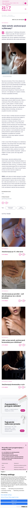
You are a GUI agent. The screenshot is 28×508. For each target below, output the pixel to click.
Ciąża (3, 469)
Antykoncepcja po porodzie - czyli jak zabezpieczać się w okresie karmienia (13, 296)
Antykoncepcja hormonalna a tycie (13, 384)
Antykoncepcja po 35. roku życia (12, 251)
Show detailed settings (6, 494)
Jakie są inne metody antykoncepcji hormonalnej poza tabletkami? (13, 341)
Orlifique (9, 4)
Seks (3, 465)
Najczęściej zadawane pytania (20, 465)
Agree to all (14, 500)
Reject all (14, 503)
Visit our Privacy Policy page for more (9, 497)
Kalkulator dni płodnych (19, 467)
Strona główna (4, 15)
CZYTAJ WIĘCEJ (5, 254)
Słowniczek (16, 463)
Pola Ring (4, 4)
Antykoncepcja (10, 15)
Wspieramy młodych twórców (20, 469)
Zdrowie (10, 381)
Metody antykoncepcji (21, 208)
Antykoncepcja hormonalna (10, 208)
